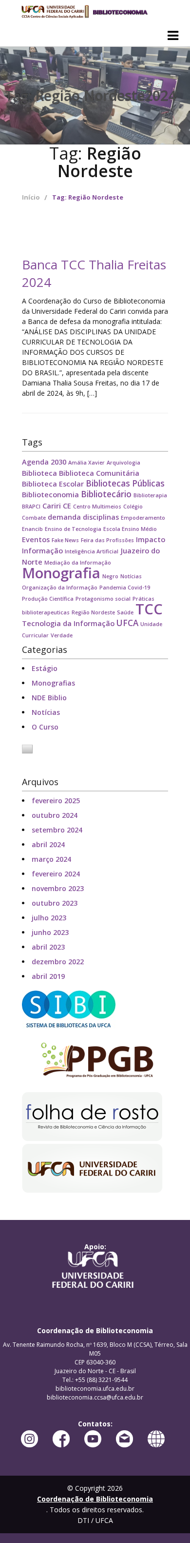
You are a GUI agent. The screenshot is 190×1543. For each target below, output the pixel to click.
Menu (173, 35)
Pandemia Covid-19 (124, 587)
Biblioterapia (150, 495)
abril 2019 (48, 976)
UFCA (127, 623)
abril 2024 (48, 844)
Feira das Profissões (107, 540)
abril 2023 (48, 947)
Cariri (51, 505)
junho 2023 (50, 932)
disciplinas (101, 517)
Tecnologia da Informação (68, 623)
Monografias (53, 683)
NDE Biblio (49, 697)
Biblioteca (39, 473)
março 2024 (51, 859)
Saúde (125, 612)
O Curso (45, 726)
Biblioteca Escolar (53, 483)
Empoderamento (143, 517)
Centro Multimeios (97, 506)
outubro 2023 (54, 903)
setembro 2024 (57, 829)
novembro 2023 (58, 888)
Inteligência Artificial (91, 551)
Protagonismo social (103, 598)
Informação (42, 550)
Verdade (62, 635)
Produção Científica (48, 598)
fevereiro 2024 (56, 873)
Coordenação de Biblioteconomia (84, 12)
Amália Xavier (86, 462)
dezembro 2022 (58, 961)
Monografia (61, 573)
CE (67, 505)
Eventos (36, 539)
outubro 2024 (54, 815)
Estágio (44, 668)
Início (31, 197)
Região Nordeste (93, 612)
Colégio (133, 506)
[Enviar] (136, 174)
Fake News (65, 540)
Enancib (32, 529)
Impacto (150, 539)
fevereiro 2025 (56, 800)
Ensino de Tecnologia (73, 529)
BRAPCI (31, 506)
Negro (110, 576)
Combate (34, 517)
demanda (64, 517)
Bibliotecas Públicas (125, 483)
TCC (149, 609)
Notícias (131, 576)
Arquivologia (123, 462)
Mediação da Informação (77, 562)
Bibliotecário (106, 494)
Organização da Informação (59, 587)
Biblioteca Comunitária (99, 473)
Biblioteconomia (50, 494)
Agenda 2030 (44, 462)
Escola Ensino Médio (130, 529)
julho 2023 (49, 917)
